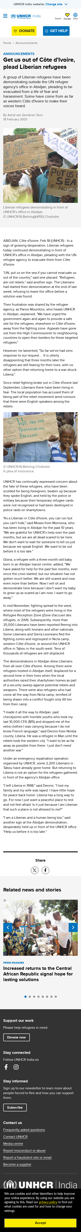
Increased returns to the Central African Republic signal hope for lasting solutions (38, 974)
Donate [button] (67, 18)
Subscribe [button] (15, 1107)
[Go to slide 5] (44, 998)
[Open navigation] (5, 16)
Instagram (16, 1067)
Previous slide (7, 927)
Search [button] (58, 18)
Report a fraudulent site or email (27, 1157)
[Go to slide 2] (31, 998)
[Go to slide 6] (48, 998)
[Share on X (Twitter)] (34, 870)
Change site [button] (54, 4)
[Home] (25, 16)
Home (7, 43)
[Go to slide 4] (39, 998)
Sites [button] (75, 18)
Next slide (73, 927)
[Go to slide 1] (26, 998)
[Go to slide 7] (52, 998)
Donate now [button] (16, 1037)
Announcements (27, 43)
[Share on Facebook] (45, 870)
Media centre (13, 1143)
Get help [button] (59, 31)
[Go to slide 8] (57, 998)
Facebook (6, 1067)
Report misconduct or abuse (24, 1150)
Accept (40, 1223)
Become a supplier (17, 1164)
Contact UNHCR (15, 1136)
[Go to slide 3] (35, 998)
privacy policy (48, 1202)
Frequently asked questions (24, 1129)
